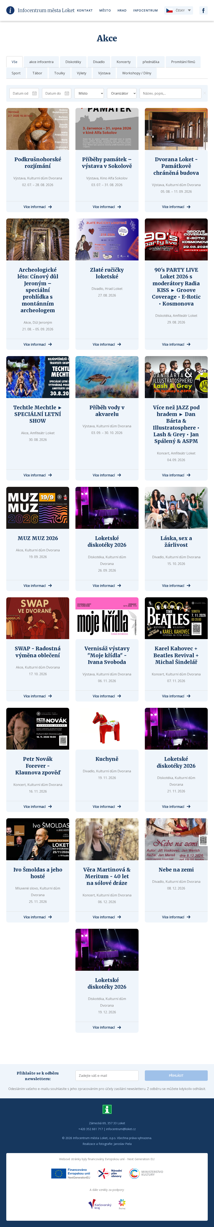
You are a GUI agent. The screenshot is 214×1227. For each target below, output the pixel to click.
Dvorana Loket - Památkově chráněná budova (176, 166)
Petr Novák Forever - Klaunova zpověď (37, 766)
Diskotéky (73, 62)
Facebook (203, 10)
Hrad (122, 10)
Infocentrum (145, 10)
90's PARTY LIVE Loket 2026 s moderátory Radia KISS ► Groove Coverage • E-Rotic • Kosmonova (176, 287)
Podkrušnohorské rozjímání (37, 162)
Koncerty (124, 62)
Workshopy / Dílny (136, 73)
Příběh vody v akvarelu (107, 410)
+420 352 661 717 (90, 1129)
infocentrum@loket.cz (121, 1129)
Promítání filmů (183, 62)
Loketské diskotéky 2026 (107, 541)
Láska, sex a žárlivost (176, 541)
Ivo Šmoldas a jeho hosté (37, 873)
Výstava (104, 73)
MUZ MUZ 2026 (38, 538)
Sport (16, 73)
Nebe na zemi (176, 870)
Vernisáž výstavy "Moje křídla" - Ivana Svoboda (107, 655)
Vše (14, 62)
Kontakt (85, 10)
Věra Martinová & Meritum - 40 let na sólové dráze (107, 877)
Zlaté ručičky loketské (107, 273)
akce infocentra (41, 62)
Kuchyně (107, 759)
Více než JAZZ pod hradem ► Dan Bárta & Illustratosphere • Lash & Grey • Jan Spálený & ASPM (176, 424)
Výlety (81, 73)
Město (105, 10)
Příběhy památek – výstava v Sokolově (107, 162)
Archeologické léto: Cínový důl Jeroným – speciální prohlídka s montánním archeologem (37, 290)
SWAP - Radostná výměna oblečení (38, 652)
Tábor (37, 73)
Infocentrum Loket (46, 10)
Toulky (59, 73)
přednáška (151, 62)
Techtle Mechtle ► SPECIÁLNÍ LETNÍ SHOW (37, 414)
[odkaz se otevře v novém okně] (70, 1174)
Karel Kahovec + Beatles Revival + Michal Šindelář (176, 655)
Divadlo (99, 62)
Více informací (35, 206)
